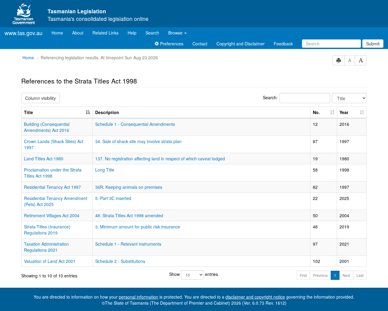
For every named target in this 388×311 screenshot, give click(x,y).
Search (152, 33)
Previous (320, 275)
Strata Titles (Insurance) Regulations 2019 (47, 230)
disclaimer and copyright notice (255, 297)
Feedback (283, 44)
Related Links (105, 33)
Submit (373, 44)
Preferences (171, 44)
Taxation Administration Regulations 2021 (46, 247)
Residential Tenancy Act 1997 (52, 187)
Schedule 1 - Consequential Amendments (135, 124)
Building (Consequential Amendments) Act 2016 (46, 127)
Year (344, 112)
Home (60, 32)
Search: (270, 97)
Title (28, 112)
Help (132, 33)
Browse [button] (176, 33)
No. (316, 112)
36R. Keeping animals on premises (128, 187)
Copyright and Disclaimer (240, 44)
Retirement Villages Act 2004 (51, 215)
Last (359, 275)
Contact (199, 44)
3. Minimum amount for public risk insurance (137, 227)
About (77, 33)
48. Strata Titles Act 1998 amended (129, 215)
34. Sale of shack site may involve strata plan (138, 141)
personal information (138, 297)
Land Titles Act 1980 (43, 159)
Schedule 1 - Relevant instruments (128, 244)
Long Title (104, 170)
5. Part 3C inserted (113, 198)
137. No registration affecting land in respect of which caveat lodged (160, 159)
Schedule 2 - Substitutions (120, 261)
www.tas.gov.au (23, 33)
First (303, 275)
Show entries (193, 274)
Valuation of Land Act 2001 (49, 261)
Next (346, 275)
